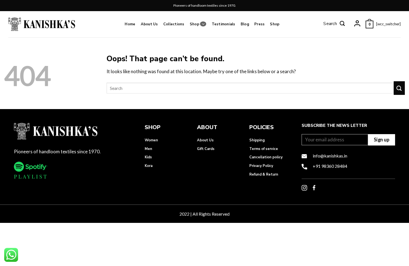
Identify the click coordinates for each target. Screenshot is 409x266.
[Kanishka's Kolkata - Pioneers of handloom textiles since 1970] (41, 24)
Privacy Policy (261, 165)
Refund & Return (263, 174)
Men (148, 148)
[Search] (334, 24)
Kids (148, 157)
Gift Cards (206, 148)
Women (151, 140)
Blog (245, 24)
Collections (173, 24)
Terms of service (263, 148)
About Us (149, 24)
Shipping (257, 140)
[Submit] (399, 88)
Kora (148, 165)
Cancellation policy (266, 157)
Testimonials (223, 24)
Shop (194, 24)
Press (259, 24)
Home (130, 24)
